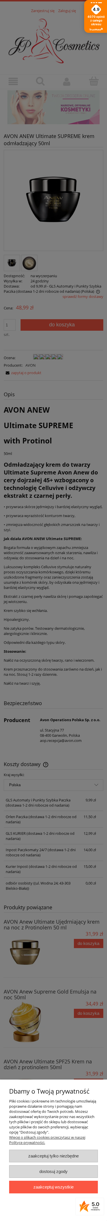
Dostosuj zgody (53, 1171)
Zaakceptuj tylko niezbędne (53, 1155)
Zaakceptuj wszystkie (53, 1186)
